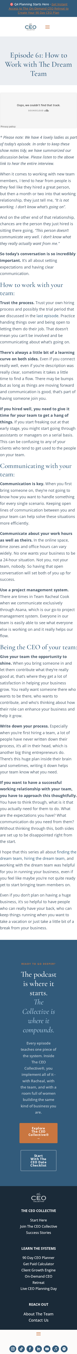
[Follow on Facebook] (30, 1348)
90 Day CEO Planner (38, 1257)
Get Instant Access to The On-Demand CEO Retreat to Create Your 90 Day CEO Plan (38, 8)
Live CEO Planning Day (39, 1288)
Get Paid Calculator (38, 1264)
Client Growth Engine (38, 1270)
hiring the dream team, (45, 858)
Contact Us (39, 1320)
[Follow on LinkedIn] (38, 1348)
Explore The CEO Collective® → (38, 1133)
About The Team (38, 1313)
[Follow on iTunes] (55, 1348)
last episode (47, 315)
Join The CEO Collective (38, 1226)
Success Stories (38, 1232)
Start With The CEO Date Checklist (38, 1160)
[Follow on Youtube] (47, 1348)
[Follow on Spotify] (64, 1348)
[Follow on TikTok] (21, 1348)
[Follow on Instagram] (12, 1348)
